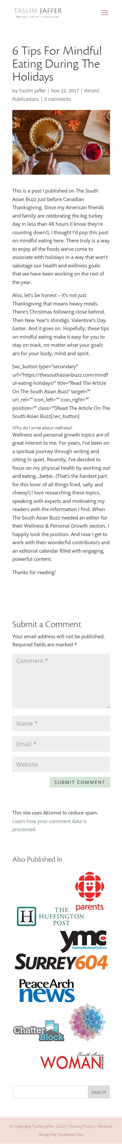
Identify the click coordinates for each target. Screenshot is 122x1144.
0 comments (57, 99)
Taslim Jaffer (32, 90)
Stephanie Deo (70, 1134)
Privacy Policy (81, 1126)
